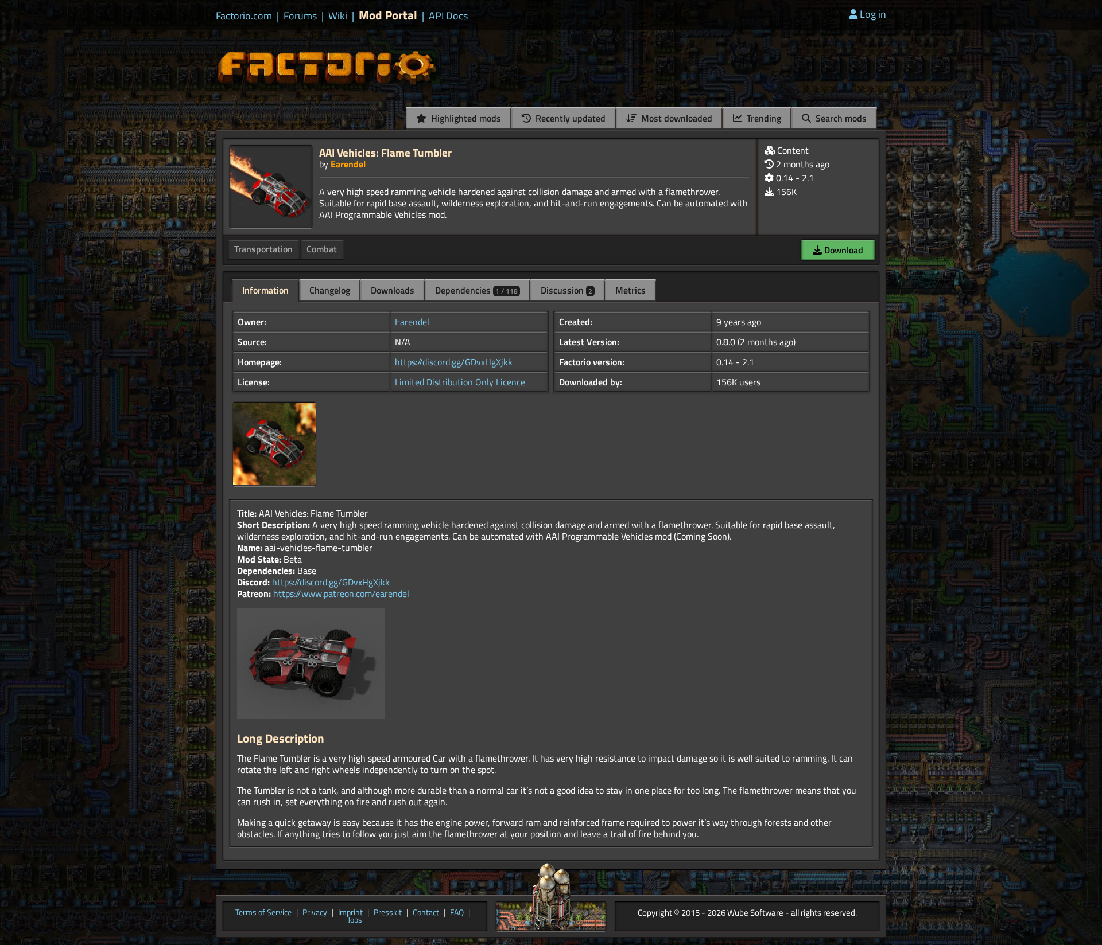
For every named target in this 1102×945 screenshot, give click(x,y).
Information (265, 290)
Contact (426, 913)
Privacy (314, 913)
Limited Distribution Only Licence (460, 382)
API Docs (448, 16)
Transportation (263, 249)
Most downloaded (675, 118)
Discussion (566, 290)
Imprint (350, 913)
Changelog (329, 290)
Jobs (355, 920)
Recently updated (569, 118)
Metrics (630, 290)
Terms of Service (263, 913)
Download (842, 250)
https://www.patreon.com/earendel (341, 593)
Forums (300, 16)
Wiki (337, 16)
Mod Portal (388, 15)
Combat (321, 249)
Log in (873, 14)
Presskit (388, 913)
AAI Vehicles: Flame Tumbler (385, 152)
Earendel (348, 164)
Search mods (840, 118)
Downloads (392, 290)
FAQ (457, 913)
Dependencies (476, 290)
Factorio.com (244, 16)
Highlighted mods (465, 118)
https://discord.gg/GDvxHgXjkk (454, 362)
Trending (762, 118)
